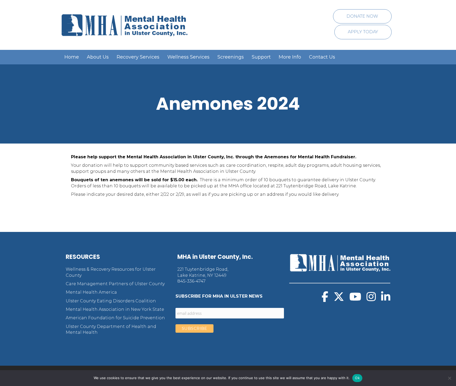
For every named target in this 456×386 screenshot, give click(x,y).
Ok (357, 378)
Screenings (230, 57)
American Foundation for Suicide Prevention (115, 317)
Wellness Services (188, 57)
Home (71, 57)
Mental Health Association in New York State (115, 309)
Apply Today (363, 31)
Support (261, 57)
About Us (98, 57)
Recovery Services (138, 57)
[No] (449, 378)
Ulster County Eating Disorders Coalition (111, 300)
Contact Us (322, 57)
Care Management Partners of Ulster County (115, 283)
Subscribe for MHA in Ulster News (219, 296)
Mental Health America (91, 292)
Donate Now (362, 16)
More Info (290, 57)
